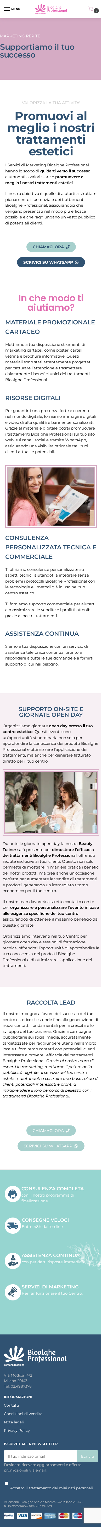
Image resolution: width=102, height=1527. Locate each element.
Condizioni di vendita (23, 1413)
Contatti (11, 1405)
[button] (92, 9)
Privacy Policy (17, 1430)
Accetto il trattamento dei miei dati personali (51, 1488)
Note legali (14, 1422)
